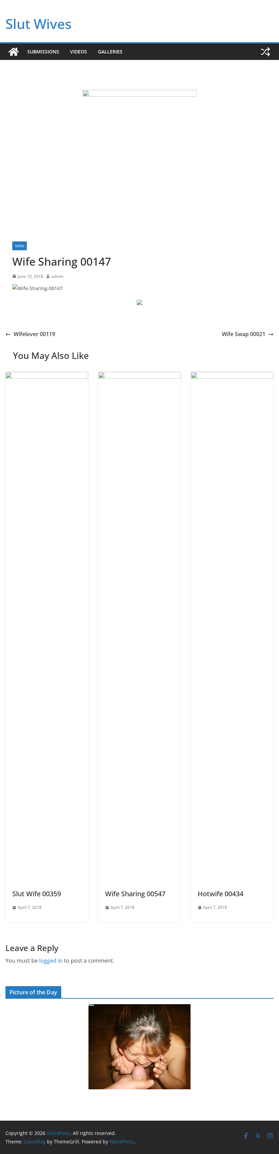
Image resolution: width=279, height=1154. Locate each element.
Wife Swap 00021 (243, 334)
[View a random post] (265, 52)
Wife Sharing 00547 (135, 893)
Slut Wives (38, 23)
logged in (51, 960)
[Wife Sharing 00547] (139, 376)
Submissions (43, 51)
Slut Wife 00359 (36, 893)
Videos (78, 51)
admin (57, 276)
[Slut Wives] (13, 52)
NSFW (19, 245)
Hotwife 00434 (220, 893)
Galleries (110, 51)
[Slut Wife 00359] (46, 376)
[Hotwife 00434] (232, 376)
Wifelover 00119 (34, 334)
